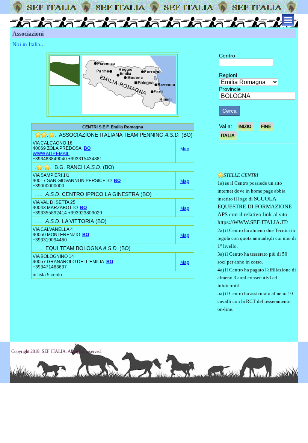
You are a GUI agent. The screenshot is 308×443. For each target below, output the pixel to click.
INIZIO (245, 126)
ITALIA (228, 135)
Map (184, 149)
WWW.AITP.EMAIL (51, 153)
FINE (266, 126)
